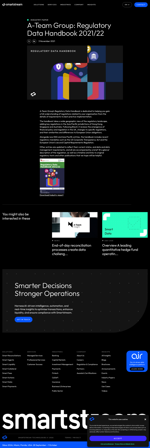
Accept (118, 438)
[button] (145, 419)
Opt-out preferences (107, 444)
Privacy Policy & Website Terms (124, 444)
